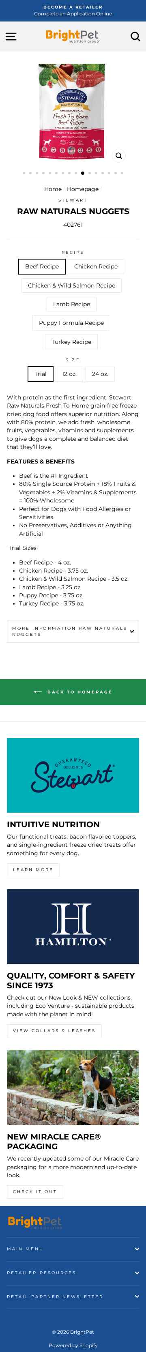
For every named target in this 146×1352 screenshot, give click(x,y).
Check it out (35, 1191)
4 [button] (44, 174)
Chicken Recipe (96, 266)
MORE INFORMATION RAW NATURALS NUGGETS (69, 631)
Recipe (73, 252)
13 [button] (103, 174)
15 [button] (116, 174)
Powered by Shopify (73, 1345)
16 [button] (123, 174)
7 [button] (64, 174)
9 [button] (77, 174)
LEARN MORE (33, 869)
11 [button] (90, 174)
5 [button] (51, 174)
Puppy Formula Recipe (71, 323)
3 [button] (38, 174)
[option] (73, 10)
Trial (40, 374)
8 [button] (70, 174)
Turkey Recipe (71, 342)
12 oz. (69, 374)
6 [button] (57, 174)
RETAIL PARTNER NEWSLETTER (55, 1296)
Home (53, 189)
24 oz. (100, 374)
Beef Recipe (42, 266)
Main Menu (25, 1248)
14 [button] (110, 174)
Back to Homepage (79, 692)
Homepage (83, 189)
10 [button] (83, 174)
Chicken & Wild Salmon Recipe (71, 285)
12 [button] (97, 174)
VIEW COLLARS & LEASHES (54, 1030)
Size (73, 360)
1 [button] (25, 174)
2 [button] (31, 174)
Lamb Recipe (71, 304)
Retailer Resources (41, 1272)
